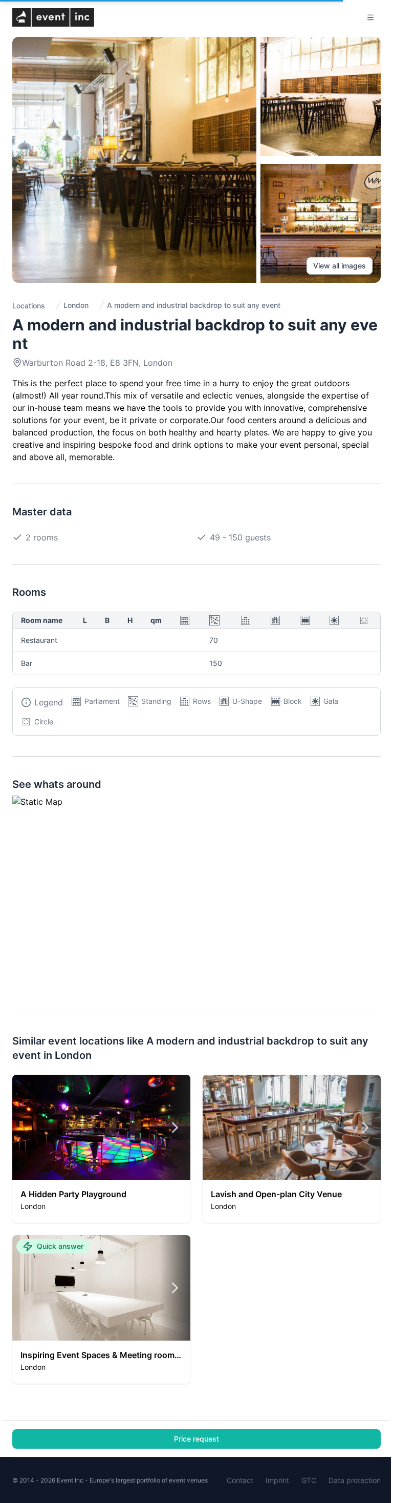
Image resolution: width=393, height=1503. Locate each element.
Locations (28, 305)
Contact (240, 1480)
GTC (308, 1480)
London (76, 305)
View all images (339, 265)
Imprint (277, 1480)
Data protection (355, 1480)
